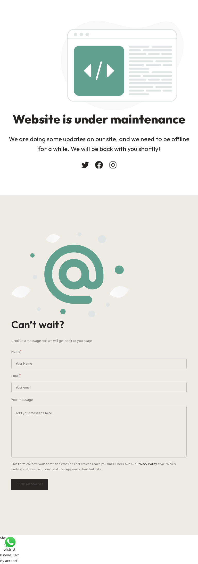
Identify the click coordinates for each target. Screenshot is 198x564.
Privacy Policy (147, 464)
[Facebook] (99, 165)
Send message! (29, 484)
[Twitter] (85, 165)
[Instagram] (113, 165)
